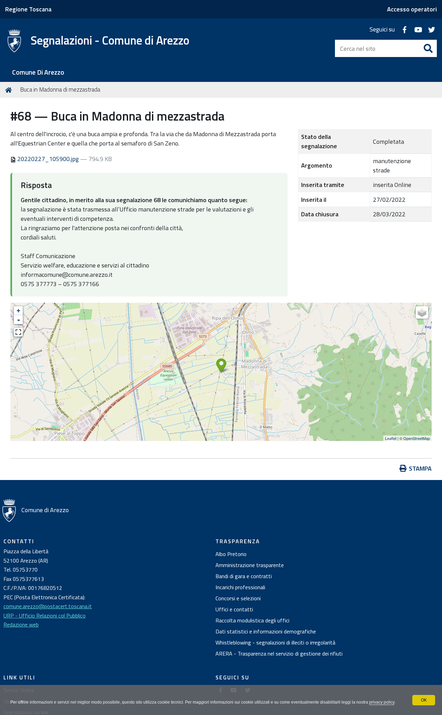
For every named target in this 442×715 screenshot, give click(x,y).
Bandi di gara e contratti (243, 576)
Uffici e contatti (234, 609)
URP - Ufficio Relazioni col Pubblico (44, 615)
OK (424, 700)
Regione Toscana (28, 9)
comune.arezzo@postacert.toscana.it (47, 606)
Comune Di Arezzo (38, 72)
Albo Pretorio (231, 554)
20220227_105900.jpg (48, 158)
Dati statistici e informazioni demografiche (265, 631)
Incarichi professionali (240, 587)
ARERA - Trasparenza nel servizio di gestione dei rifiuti (279, 653)
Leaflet (390, 438)
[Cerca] (428, 48)
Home (9, 89)
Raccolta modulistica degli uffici (252, 620)
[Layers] (422, 312)
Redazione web (21, 624)
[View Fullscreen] (18, 332)
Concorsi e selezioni (238, 598)
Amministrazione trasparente (249, 565)
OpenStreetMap (416, 438)
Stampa (420, 468)
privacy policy (381, 702)
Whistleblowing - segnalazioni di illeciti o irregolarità (275, 642)
